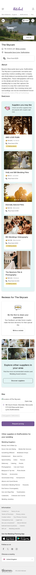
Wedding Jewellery (8, 499)
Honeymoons (20, 478)
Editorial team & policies (9, 526)
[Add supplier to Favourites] (32, 20)
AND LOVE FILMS (13, 137)
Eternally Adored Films (15, 205)
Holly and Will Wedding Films (17, 172)
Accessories (14, 474)
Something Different (8, 452)
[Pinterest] (12, 549)
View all (28, 37)
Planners (4, 474)
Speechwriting (6, 460)
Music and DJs (17, 456)
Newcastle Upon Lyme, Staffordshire (17, 52)
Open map (28, 401)
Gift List (4, 528)
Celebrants (5, 495)
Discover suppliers (18, 381)
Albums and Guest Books (10, 481)
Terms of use (15, 511)
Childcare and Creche (18, 495)
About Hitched (21, 523)
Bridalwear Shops (22, 452)
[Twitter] (8, 549)
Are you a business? (8, 523)
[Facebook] (3, 549)
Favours (22, 460)
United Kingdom (11, 559)
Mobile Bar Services (25, 449)
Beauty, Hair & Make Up (9, 445)
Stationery (5, 463)
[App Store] (9, 540)
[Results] (3, 20)
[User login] (33, 9)
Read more (6, 96)
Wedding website (14, 528)
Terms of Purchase (7, 514)
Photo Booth (21, 470)
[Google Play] (23, 540)
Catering (13, 463)
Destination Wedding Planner (11, 485)
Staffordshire (24, 14)
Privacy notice (20, 514)
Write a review (18, 330)
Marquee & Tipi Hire (8, 470)
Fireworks (26, 485)
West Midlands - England (9, 14)
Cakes (15, 460)
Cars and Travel (19, 467)
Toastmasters (21, 492)
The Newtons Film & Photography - (14, 273)
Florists (21, 463)
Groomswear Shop (8, 478)
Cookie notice (6, 517)
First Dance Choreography (10, 488)
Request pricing (18, 424)
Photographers (6, 467)
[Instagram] (16, 549)
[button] (18, 318)
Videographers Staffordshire (10, 416)
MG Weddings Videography (17, 237)
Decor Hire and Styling (9, 449)
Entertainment (6, 456)
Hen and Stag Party (8, 492)
